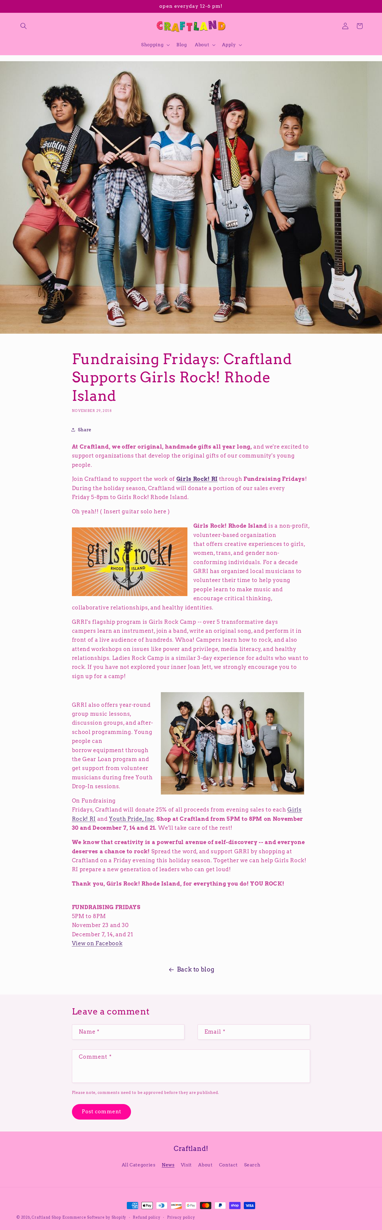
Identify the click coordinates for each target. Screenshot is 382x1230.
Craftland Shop (46, 1217)
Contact (228, 1165)
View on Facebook (97, 943)
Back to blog (196, 969)
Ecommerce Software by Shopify (94, 1217)
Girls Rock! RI (197, 479)
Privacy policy (181, 1217)
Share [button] (85, 429)
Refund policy (146, 1217)
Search (252, 1165)
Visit (186, 1165)
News (168, 1165)
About (205, 1165)
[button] (23, 26)
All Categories (138, 1165)
